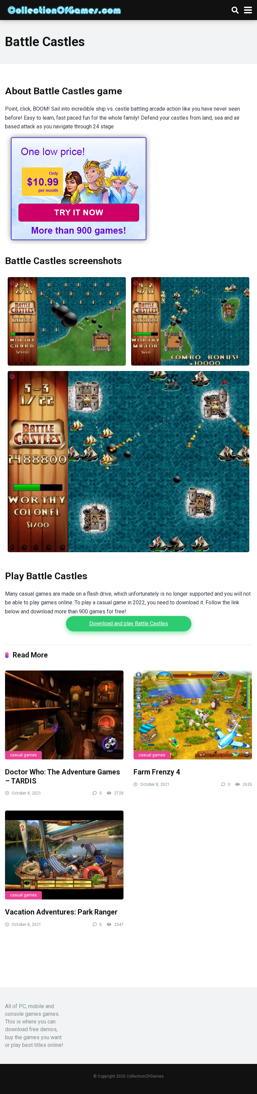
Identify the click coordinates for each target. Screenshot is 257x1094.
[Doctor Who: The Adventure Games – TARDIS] (64, 715)
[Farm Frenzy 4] (193, 715)
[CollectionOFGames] (64, 9)
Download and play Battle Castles (128, 623)
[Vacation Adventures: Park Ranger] (64, 855)
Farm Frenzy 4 (157, 772)
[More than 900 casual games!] (78, 243)
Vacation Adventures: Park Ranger (61, 912)
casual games (23, 755)
